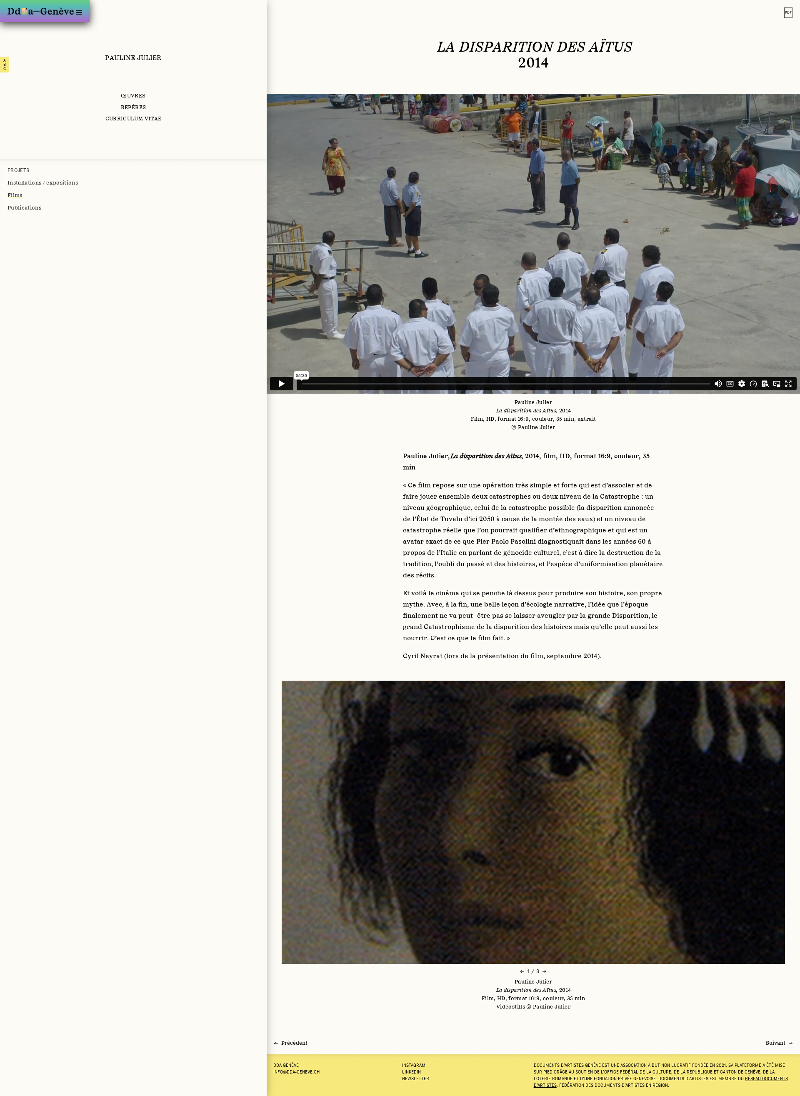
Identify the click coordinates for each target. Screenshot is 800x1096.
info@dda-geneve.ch (296, 1072)
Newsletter (415, 1078)
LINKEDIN (411, 1072)
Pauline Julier (133, 57)
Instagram (413, 1065)
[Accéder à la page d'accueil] (41, 11)
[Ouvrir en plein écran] (533, 822)
